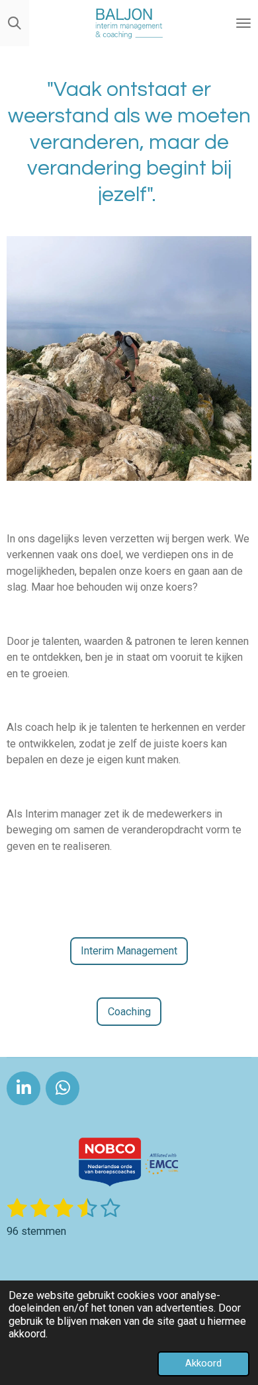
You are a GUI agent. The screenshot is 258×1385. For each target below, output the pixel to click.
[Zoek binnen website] (14, 23)
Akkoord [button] (203, 1363)
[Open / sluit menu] (243, 23)
